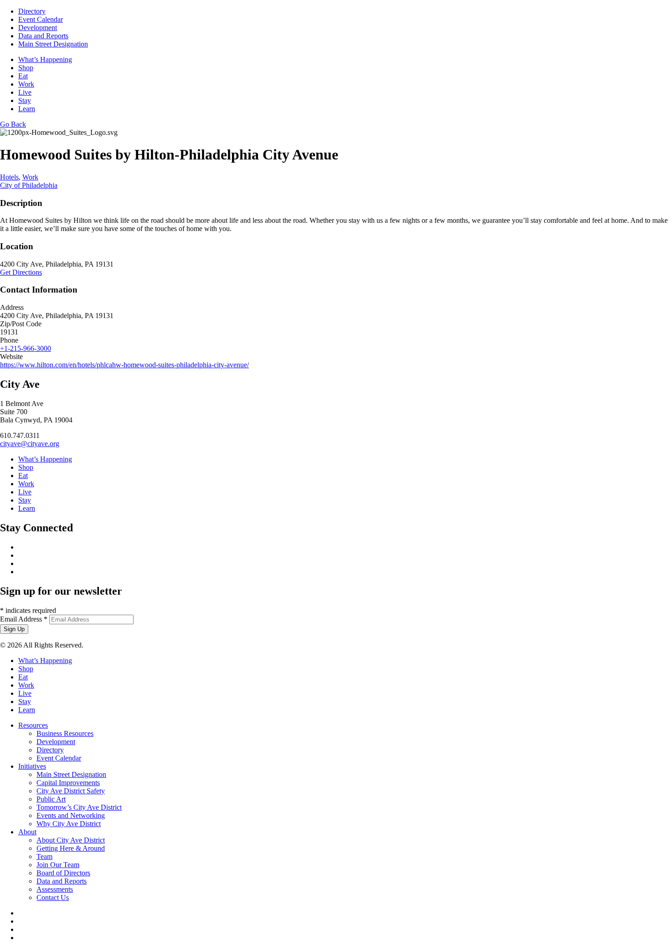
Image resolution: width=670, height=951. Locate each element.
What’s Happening (45, 59)
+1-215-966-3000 (25, 348)
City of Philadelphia (28, 185)
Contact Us (52, 897)
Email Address (23, 619)
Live (24, 92)
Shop (25, 68)
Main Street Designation (53, 44)
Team (44, 856)
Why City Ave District (68, 824)
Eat (23, 76)
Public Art (51, 799)
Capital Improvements (68, 783)
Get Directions (21, 272)
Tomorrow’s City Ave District (79, 807)
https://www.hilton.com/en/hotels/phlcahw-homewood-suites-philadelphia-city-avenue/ (124, 365)
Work (26, 84)
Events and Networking (70, 815)
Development (37, 27)
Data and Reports (43, 36)
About (27, 832)
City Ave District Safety (70, 791)
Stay (24, 100)
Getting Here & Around (70, 848)
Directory (32, 11)
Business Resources (64, 733)
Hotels (9, 177)
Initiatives (32, 766)
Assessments (54, 889)
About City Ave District (70, 840)
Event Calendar (40, 19)
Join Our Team (57, 865)
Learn (26, 109)
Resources (33, 725)
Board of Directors (63, 873)
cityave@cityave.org (29, 443)
